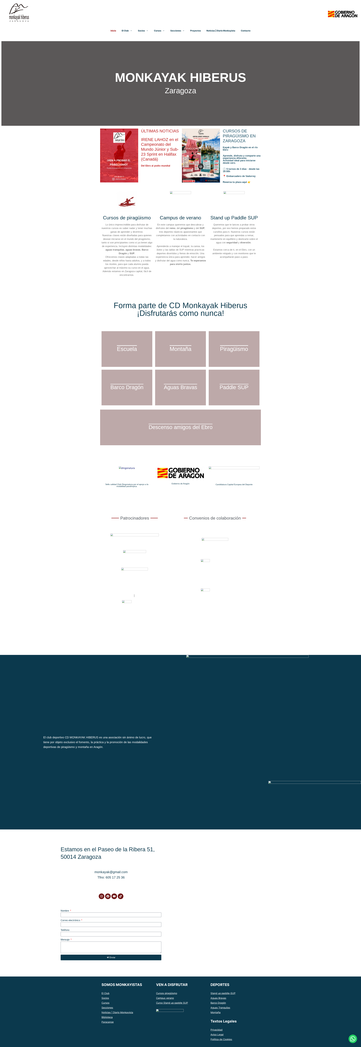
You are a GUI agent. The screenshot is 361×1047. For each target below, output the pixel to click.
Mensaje (65, 939)
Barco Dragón (218, 1002)
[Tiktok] (120, 896)
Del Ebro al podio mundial (160, 148)
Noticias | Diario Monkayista (220, 30)
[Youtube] (114, 896)
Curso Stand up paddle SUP (172, 1002)
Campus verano (165, 998)
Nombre (65, 910)
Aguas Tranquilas (220, 1007)
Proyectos (195, 30)
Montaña (216, 1012)
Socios (141, 30)
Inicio (113, 30)
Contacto (245, 30)
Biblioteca (107, 1017)
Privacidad (217, 1029)
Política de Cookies (221, 1039)
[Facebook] (108, 896)
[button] (353, 1039)
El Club (125, 30)
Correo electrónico (71, 920)
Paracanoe (108, 1022)
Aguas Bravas (218, 998)
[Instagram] (101, 896)
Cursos (157, 30)
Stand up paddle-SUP (223, 993)
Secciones (175, 30)
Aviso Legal (217, 1034)
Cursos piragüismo (166, 993)
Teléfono (65, 930)
